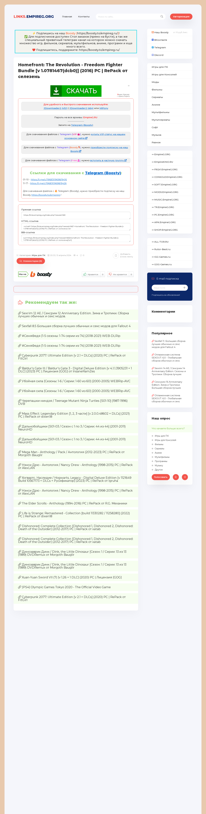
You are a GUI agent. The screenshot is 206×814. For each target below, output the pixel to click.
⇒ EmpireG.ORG (161, 154)
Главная (67, 16)
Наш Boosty (161, 32)
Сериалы (157, 97)
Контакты (84, 16)
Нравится (95, 274)
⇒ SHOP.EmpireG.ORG (165, 229)
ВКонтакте (160, 39)
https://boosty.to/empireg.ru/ (97, 33)
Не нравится (122, 274)
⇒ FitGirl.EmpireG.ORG (164, 169)
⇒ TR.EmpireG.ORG (163, 207)
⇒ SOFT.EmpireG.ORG (164, 184)
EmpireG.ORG (34, 16)
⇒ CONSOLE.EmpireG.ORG (167, 177)
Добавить (126, 255)
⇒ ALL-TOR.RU (160, 241)
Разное (156, 142)
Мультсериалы (161, 119)
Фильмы (157, 89)
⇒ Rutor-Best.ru (161, 249)
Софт (155, 127)
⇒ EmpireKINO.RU (162, 161)
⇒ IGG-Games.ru (161, 256)
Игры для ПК (38, 255)
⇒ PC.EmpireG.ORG (163, 214)
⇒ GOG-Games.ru (162, 264)
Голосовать (160, 477)
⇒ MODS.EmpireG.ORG (165, 192)
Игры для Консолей (164, 74)
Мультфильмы (161, 112)
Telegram (160, 47)
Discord (158, 55)
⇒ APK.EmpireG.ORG (164, 222)
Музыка (156, 134)
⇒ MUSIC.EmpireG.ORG (165, 199)
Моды (155, 82)
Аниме (156, 104)
